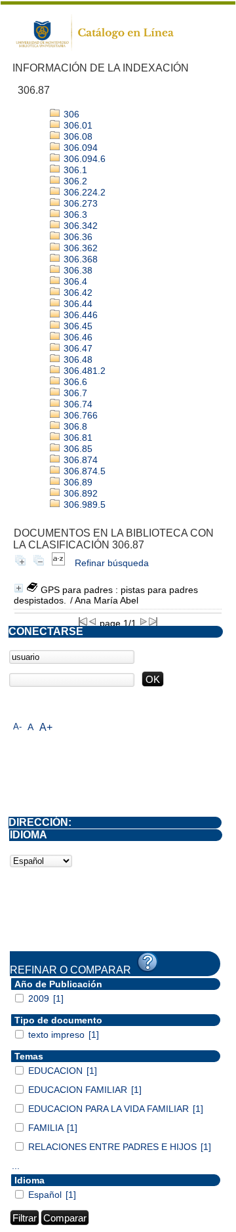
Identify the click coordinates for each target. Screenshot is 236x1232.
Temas (28, 1056)
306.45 (76, 326)
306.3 (74, 214)
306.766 (79, 415)
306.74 (76, 404)
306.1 (74, 170)
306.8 (74, 426)
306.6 (74, 382)
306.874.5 (83, 471)
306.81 (76, 437)
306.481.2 (83, 370)
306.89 (76, 482)
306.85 (76, 448)
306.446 (79, 315)
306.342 (79, 225)
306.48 (76, 359)
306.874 (79, 460)
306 (70, 114)
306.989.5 (83, 504)
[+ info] (18, 588)
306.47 (76, 348)
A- (17, 726)
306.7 (74, 393)
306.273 (79, 203)
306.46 (76, 337)
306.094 (79, 147)
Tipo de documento (58, 1020)
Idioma (29, 1180)
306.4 (74, 281)
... (16, 1165)
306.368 (79, 259)
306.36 (76, 237)
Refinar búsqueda (112, 563)
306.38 (76, 270)
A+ (45, 727)
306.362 (79, 248)
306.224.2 (83, 192)
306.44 (76, 303)
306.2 (74, 181)
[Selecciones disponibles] (58, 563)
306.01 (76, 125)
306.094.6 (83, 159)
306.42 (76, 292)
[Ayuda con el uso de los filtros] (147, 962)
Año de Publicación (58, 984)
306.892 (79, 493)
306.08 (76, 136)
